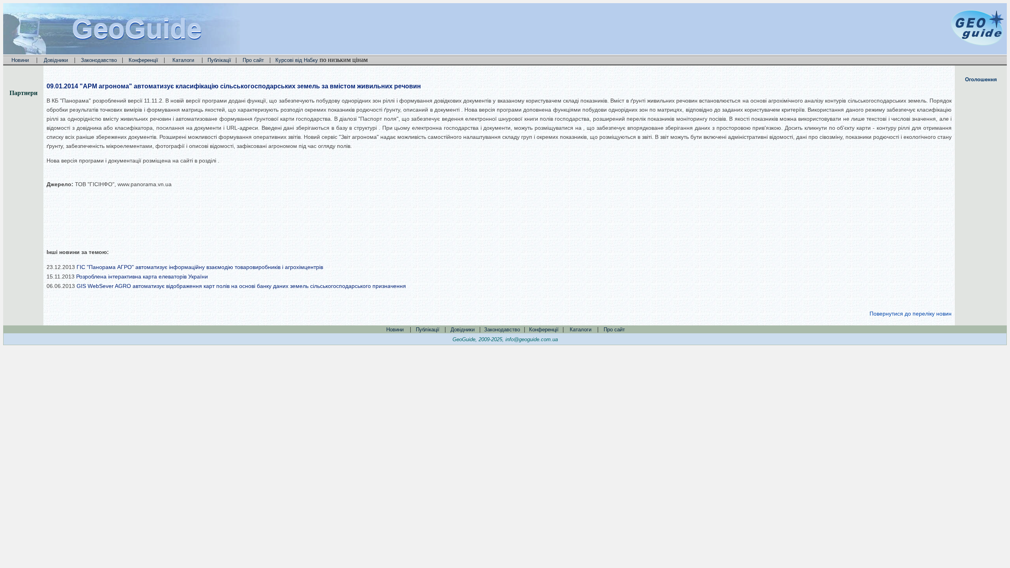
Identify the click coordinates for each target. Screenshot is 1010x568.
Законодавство (99, 60)
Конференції (143, 60)
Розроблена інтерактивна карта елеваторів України (142, 276)
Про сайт (253, 60)
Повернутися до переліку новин (911, 313)
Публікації (219, 60)
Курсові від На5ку (296, 60)
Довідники (56, 60)
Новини (20, 60)
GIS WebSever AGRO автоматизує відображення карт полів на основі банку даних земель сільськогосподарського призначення (241, 286)
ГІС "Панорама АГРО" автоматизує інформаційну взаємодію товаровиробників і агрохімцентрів (200, 267)
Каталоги (183, 60)
